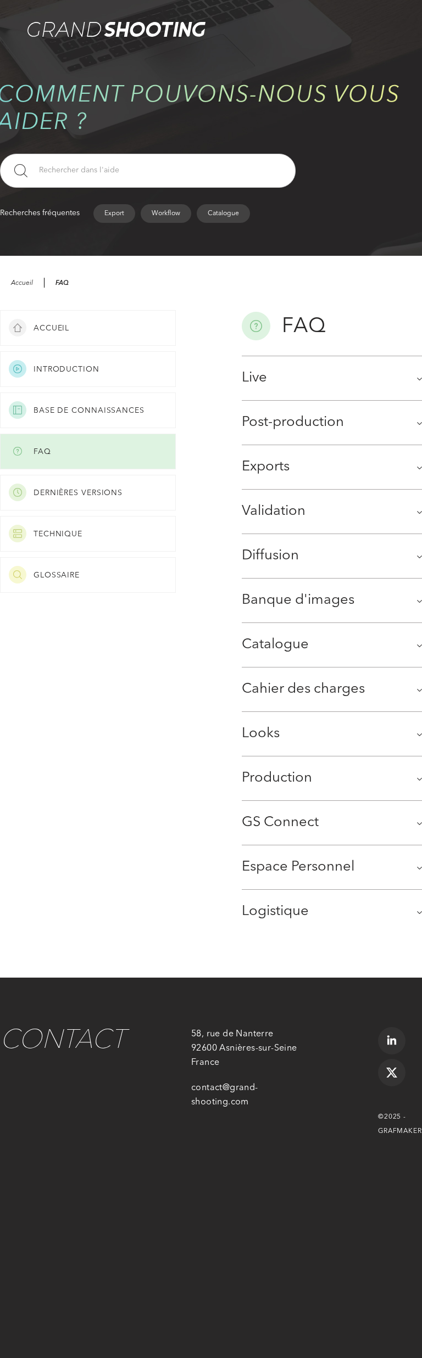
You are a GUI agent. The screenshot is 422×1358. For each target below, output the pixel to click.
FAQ (62, 282)
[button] (378, 16)
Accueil (22, 283)
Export (114, 213)
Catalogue (223, 213)
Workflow (166, 213)
